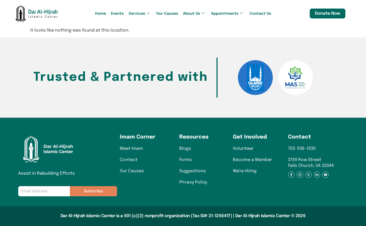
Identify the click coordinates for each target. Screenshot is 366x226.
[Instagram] (300, 174)
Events (117, 14)
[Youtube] (325, 174)
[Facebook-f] (291, 174)
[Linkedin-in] (317, 174)
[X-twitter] (308, 174)
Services (137, 14)
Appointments (224, 14)
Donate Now (327, 13)
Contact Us (260, 14)
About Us (191, 14)
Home (100, 14)
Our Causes (167, 14)
